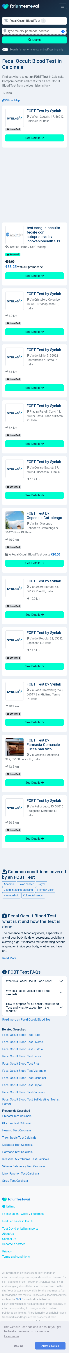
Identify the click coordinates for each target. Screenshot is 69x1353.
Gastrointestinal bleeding (18, 889)
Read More (9, 958)
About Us (8, 1233)
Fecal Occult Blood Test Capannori (24, 1092)
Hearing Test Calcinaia (16, 1130)
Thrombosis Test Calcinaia (19, 1137)
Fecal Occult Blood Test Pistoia (22, 1049)
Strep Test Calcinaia (15, 1180)
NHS (18, 1299)
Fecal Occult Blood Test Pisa (20, 1063)
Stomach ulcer (45, 889)
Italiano (10, 1206)
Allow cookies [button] (50, 1345)
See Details (33, 138)
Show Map (13, 100)
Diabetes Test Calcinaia (17, 1145)
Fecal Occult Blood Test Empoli (22, 1085)
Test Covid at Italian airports (20, 1228)
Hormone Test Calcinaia (17, 1152)
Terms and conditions (16, 1256)
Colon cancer (26, 884)
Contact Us (9, 1239)
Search (36, 40)
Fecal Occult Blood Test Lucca (21, 1056)
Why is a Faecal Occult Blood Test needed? (28, 992)
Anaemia (9, 884)
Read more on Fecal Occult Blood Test (26, 1019)
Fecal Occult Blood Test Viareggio (24, 1070)
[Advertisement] (34, 185)
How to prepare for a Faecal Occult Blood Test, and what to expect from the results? (32, 1007)
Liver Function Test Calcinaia (20, 1173)
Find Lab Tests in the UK (17, 1221)
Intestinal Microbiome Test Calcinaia (25, 1159)
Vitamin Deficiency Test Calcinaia (23, 1166)
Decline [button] (18, 1345)
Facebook (37, 1214)
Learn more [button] (11, 1336)
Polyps (41, 884)
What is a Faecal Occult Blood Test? (29, 981)
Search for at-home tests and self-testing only (36, 49)
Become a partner (13, 1244)
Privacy (7, 1251)
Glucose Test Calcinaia (16, 1123)
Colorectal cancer (33, 895)
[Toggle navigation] (63, 6)
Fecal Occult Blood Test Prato (21, 1035)
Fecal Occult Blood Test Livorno (22, 1042)
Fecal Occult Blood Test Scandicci (24, 1078)
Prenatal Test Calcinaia (16, 1116)
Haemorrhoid (11, 895)
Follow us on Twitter (15, 1214)
